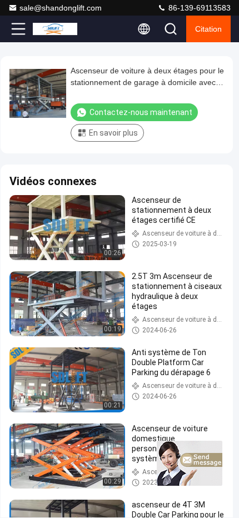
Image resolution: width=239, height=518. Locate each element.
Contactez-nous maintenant (140, 112)
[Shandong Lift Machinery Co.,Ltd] (55, 29)
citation (208, 28)
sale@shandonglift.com (60, 7)
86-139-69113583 (198, 7)
